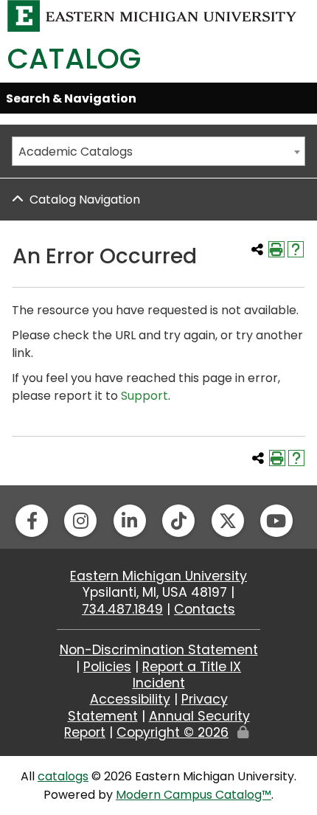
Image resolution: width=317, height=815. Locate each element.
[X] (228, 520)
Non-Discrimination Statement (159, 650)
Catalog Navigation (84, 199)
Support (144, 395)
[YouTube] (276, 520)
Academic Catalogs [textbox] (75, 151)
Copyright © (172, 732)
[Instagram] (80, 520)
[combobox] (158, 151)
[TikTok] (178, 520)
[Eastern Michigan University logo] (152, 15)
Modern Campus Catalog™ (193, 794)
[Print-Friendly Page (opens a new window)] (276, 249)
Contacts (204, 609)
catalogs (63, 776)
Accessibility (130, 699)
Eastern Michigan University (158, 576)
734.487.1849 (122, 609)
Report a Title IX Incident (187, 675)
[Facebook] (31, 520)
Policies (107, 667)
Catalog (74, 58)
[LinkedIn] (130, 520)
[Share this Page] (257, 249)
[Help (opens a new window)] (296, 249)
